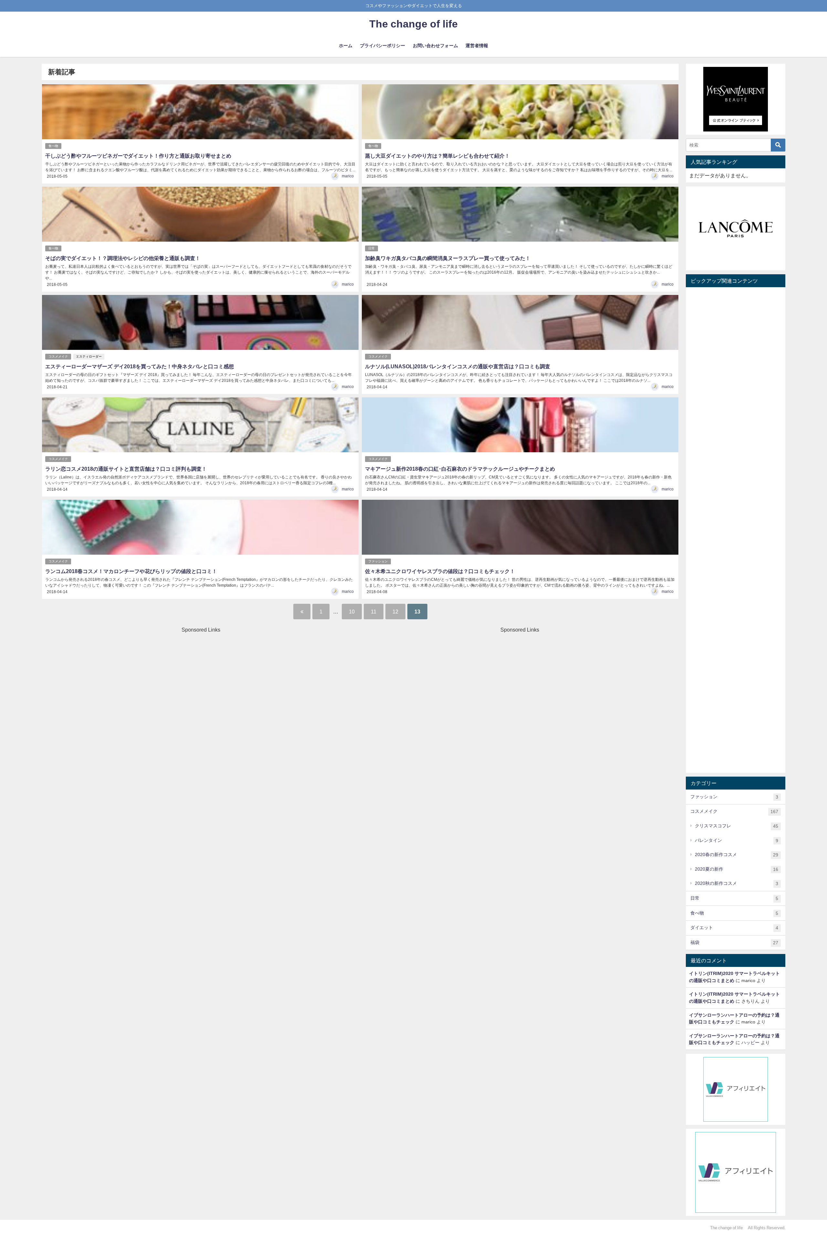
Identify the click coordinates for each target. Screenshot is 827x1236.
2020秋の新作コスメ (736, 883)
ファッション (378, 561)
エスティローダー (89, 356)
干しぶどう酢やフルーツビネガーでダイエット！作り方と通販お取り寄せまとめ (138, 155)
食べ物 (53, 145)
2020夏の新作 (736, 869)
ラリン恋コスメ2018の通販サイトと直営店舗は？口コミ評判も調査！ (126, 468)
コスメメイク (58, 356)
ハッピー (750, 1042)
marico (348, 176)
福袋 (734, 942)
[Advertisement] (200, 679)
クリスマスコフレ (736, 825)
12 (395, 611)
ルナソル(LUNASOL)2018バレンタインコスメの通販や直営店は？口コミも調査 (457, 366)
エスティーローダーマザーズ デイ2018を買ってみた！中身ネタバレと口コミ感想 (139, 366)
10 (352, 611)
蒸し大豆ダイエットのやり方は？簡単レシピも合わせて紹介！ (437, 155)
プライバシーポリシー (382, 45)
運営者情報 (477, 45)
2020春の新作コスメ (736, 854)
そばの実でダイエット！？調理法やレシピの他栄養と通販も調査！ (122, 258)
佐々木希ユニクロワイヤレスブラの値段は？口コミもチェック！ (440, 571)
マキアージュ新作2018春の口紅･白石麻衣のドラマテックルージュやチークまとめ (460, 468)
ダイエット (734, 927)
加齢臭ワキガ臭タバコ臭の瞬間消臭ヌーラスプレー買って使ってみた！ (447, 258)
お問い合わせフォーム (435, 45)
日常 (371, 248)
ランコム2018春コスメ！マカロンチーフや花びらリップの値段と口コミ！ (131, 571)
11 (373, 611)
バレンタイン (736, 840)
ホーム (345, 45)
